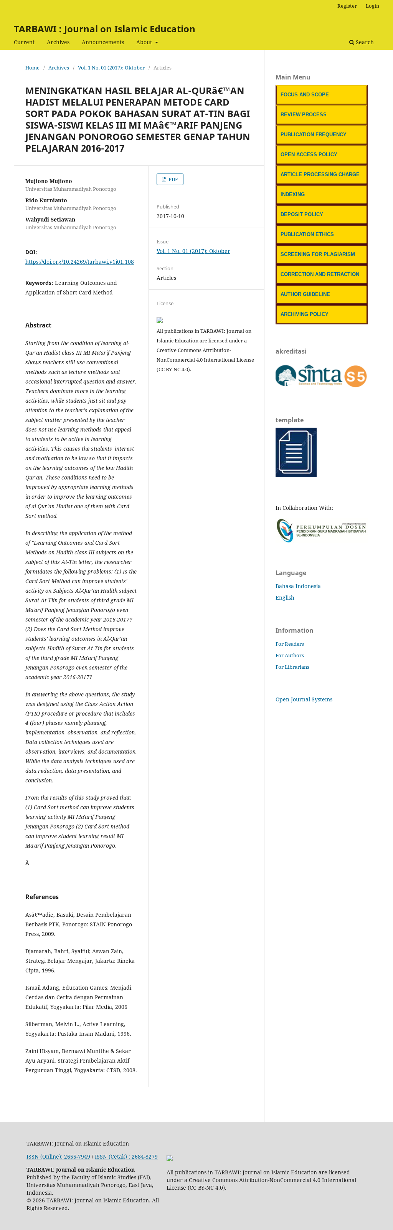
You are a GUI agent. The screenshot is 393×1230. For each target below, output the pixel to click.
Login (372, 5)
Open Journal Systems (304, 699)
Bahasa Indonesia (298, 586)
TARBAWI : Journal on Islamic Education (104, 28)
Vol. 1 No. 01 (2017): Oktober (111, 67)
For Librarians (292, 666)
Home (32, 67)
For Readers (290, 643)
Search (364, 42)
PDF (172, 179)
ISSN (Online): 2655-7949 (58, 1156)
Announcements (103, 42)
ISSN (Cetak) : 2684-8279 (126, 1156)
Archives (58, 42)
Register (347, 5)
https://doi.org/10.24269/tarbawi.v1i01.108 (79, 261)
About (145, 42)
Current (24, 42)
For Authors (290, 655)
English (285, 597)
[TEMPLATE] (296, 475)
